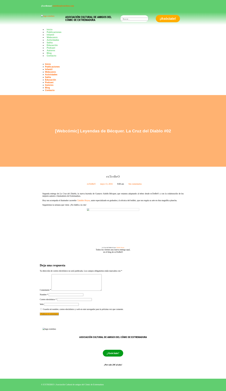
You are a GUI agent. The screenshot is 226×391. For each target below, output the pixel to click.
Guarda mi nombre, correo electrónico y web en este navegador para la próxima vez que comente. (83, 309)
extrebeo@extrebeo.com (63, 6)
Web (42, 304)
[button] (113, 60)
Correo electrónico (48, 299)
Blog (49, 53)
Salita (50, 42)
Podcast (51, 48)
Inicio (50, 29)
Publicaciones (54, 32)
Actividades (53, 40)
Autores (51, 50)
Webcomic (52, 37)
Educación (52, 45)
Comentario (45, 290)
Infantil (50, 35)
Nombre (44, 294)
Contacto (51, 55)
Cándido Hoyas (83, 200)
